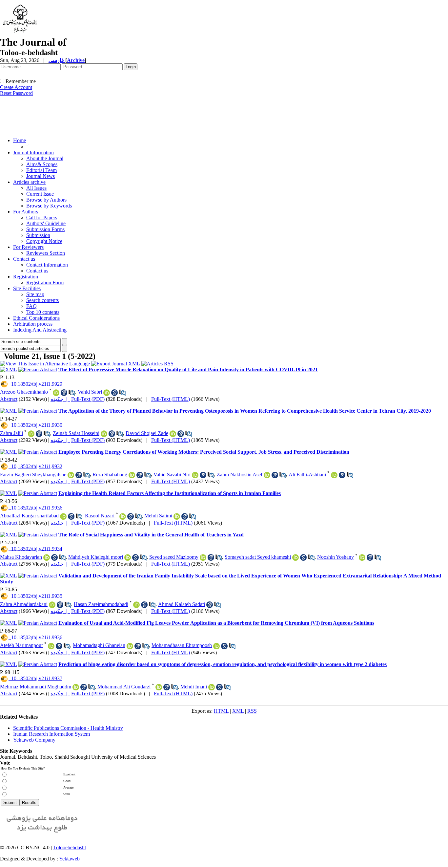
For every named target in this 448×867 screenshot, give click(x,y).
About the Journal (44, 158)
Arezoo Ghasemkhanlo (24, 392)
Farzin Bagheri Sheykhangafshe (33, 474)
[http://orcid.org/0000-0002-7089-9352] (52, 604)
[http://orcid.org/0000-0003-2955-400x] (362, 557)
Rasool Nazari (99, 515)
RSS (252, 711)
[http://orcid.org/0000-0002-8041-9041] (127, 557)
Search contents (42, 300)
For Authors (25, 211)
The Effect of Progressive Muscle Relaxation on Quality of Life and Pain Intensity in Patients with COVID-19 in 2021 (188, 369)
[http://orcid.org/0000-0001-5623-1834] (63, 516)
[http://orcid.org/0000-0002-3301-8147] (295, 557)
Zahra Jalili (11, 433)
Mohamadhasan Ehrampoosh (182, 645)
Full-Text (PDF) (88, 399)
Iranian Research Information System (51, 734)
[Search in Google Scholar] (64, 392)
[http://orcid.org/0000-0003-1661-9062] (46, 557)
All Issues (36, 188)
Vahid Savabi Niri (172, 474)
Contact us (24, 259)
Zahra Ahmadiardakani (24, 604)
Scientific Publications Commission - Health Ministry (68, 728)
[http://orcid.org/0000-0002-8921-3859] (211, 687)
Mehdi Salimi (158, 515)
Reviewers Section (45, 253)
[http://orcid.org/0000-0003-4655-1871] (267, 475)
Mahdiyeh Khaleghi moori (95, 557)
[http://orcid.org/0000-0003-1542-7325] (106, 392)
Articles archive (29, 182)
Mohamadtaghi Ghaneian (99, 645)
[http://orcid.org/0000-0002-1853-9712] (122, 516)
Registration (25, 276)
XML (238, 711)
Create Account (16, 87)
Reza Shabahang (109, 474)
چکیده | (60, 399)
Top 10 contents (42, 312)
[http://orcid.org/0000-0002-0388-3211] (216, 646)
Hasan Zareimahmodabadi (101, 604)
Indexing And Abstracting (40, 330)
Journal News (40, 176)
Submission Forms (45, 229)
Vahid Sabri (90, 392)
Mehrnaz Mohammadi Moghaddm (35, 686)
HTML (221, 711)
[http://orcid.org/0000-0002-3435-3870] (71, 475)
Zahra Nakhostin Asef (239, 474)
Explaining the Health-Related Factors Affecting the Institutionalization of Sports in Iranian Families (169, 493)
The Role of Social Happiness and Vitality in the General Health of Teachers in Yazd (151, 534)
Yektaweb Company (34, 740)
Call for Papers (41, 217)
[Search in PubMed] (72, 392)
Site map (35, 294)
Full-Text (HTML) (170, 399)
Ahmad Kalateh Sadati (181, 604)
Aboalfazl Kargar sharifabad (29, 515)
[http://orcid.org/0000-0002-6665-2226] (130, 646)
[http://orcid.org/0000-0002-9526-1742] (195, 475)
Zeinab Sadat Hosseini (76, 433)
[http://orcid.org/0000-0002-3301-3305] (203, 557)
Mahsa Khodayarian (21, 557)
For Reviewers (28, 247)
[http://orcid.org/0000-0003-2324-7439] (334, 475)
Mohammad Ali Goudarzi (124, 686)
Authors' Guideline (46, 223)
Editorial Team (41, 170)
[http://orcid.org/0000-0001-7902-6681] (75, 687)
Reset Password (16, 93)
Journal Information (33, 152)
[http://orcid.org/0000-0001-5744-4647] (173, 433)
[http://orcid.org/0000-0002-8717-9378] (132, 475)
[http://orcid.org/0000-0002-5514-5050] (136, 604)
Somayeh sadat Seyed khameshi (258, 557)
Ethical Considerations (36, 318)
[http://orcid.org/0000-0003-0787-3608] (104, 433)
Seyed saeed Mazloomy (173, 557)
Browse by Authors (46, 200)
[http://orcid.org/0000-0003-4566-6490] (176, 516)
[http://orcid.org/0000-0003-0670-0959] (31, 433)
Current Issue (40, 194)
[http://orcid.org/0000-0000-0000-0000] (51, 646)
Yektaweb (69, 858)
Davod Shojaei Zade (147, 433)
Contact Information (47, 265)
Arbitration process (32, 324)
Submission (38, 235)
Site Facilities (27, 288)
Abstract (8, 399)
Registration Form (45, 282)
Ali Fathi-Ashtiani (307, 474)
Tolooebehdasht (69, 847)
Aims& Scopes (41, 164)
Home (19, 140)
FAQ (31, 306)
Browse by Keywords (49, 205)
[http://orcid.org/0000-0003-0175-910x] (56, 392)
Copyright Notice (44, 241)
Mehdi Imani (193, 686)
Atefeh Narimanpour (21, 645)
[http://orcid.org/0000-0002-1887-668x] (158, 687)
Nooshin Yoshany (335, 557)
